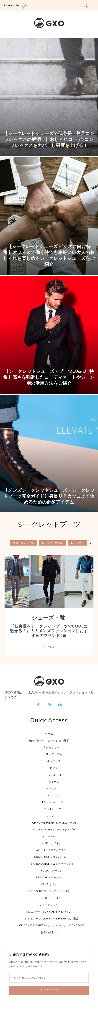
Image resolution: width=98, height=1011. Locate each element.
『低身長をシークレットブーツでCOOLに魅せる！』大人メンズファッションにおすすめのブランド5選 (49, 631)
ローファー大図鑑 (52, 542)
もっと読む (49, 647)
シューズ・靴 (48, 618)
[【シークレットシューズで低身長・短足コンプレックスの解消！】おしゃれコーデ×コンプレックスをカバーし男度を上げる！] (49, 97)
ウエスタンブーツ (23, 542)
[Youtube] (60, 705)
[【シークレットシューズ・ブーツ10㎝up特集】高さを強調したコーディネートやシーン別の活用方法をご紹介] (49, 335)
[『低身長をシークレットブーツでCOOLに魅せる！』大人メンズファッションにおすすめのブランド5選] (49, 581)
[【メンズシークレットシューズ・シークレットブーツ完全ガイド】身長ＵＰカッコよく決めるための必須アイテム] (49, 454)
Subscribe (49, 990)
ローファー (77, 542)
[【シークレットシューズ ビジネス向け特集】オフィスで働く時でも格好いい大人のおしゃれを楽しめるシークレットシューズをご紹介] (49, 216)
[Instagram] (49, 705)
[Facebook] (38, 705)
